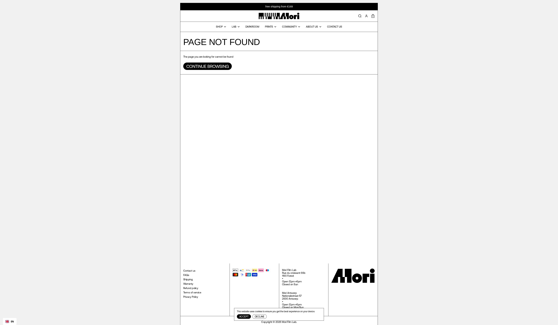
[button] (360, 16)
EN (12, 321)
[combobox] (10, 321)
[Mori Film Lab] (278, 15)
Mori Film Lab (289, 321)
